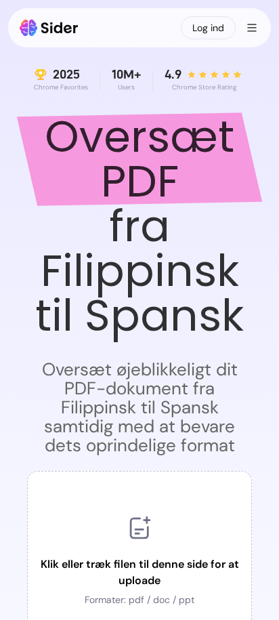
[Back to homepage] (49, 27)
